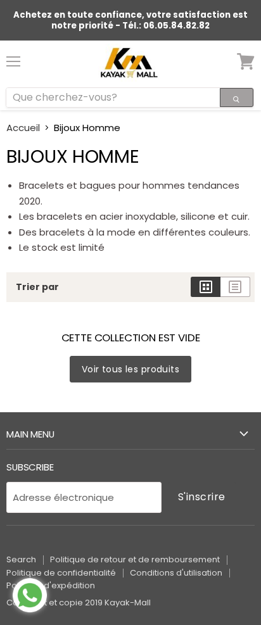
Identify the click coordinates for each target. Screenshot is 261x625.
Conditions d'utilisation (176, 573)
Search (21, 559)
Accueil (23, 127)
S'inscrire (202, 496)
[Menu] (13, 56)
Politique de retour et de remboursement (135, 559)
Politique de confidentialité (61, 573)
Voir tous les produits (130, 369)
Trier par (37, 287)
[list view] (235, 287)
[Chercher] (236, 97)
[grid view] (205, 287)
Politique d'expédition (50, 585)
